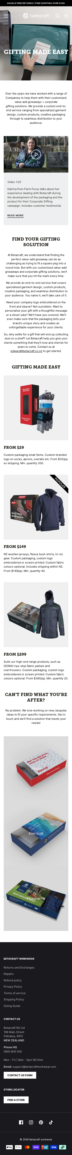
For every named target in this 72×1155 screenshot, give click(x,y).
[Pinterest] (41, 1122)
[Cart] (66, 16)
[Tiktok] (51, 1122)
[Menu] (6, 16)
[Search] (58, 16)
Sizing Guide (12, 1006)
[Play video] (36, 154)
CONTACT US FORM (19, 1075)
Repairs (9, 974)
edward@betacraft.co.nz (26, 351)
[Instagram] (31, 1122)
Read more (15, 215)
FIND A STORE (16, 1099)
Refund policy (13, 980)
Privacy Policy (13, 986)
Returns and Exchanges (19, 967)
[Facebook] (21, 1122)
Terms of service (15, 993)
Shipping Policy (14, 999)
